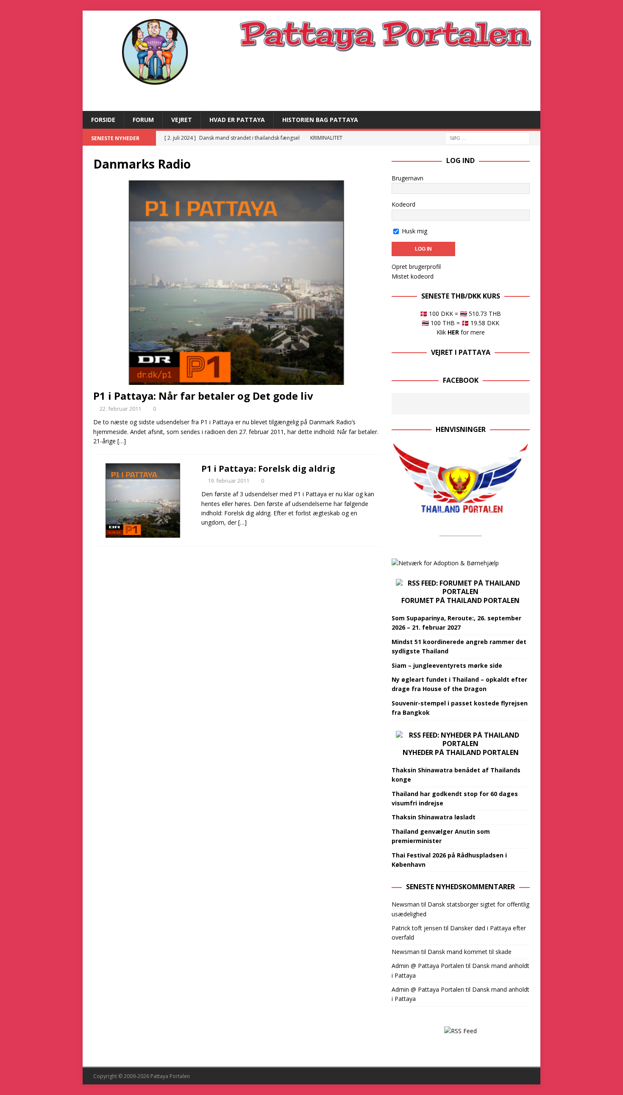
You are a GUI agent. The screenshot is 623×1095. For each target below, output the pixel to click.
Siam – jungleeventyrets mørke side (447, 665)
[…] (121, 441)
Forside (103, 120)
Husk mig (413, 231)
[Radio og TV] (143, 500)
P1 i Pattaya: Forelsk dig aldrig (268, 468)
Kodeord (403, 204)
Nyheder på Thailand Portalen (461, 752)
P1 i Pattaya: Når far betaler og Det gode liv (203, 396)
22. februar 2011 (120, 408)
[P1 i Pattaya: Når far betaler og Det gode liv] (237, 282)
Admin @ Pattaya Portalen (428, 966)
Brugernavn (407, 178)
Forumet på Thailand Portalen (460, 600)
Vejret (181, 120)
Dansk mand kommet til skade (470, 952)
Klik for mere (461, 332)
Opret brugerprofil (416, 267)
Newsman (406, 904)
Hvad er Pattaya (237, 120)
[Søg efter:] (487, 137)
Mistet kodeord (413, 276)
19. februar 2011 (228, 480)
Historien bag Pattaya (320, 120)
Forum (143, 120)
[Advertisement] (385, 80)
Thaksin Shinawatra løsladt (434, 817)
